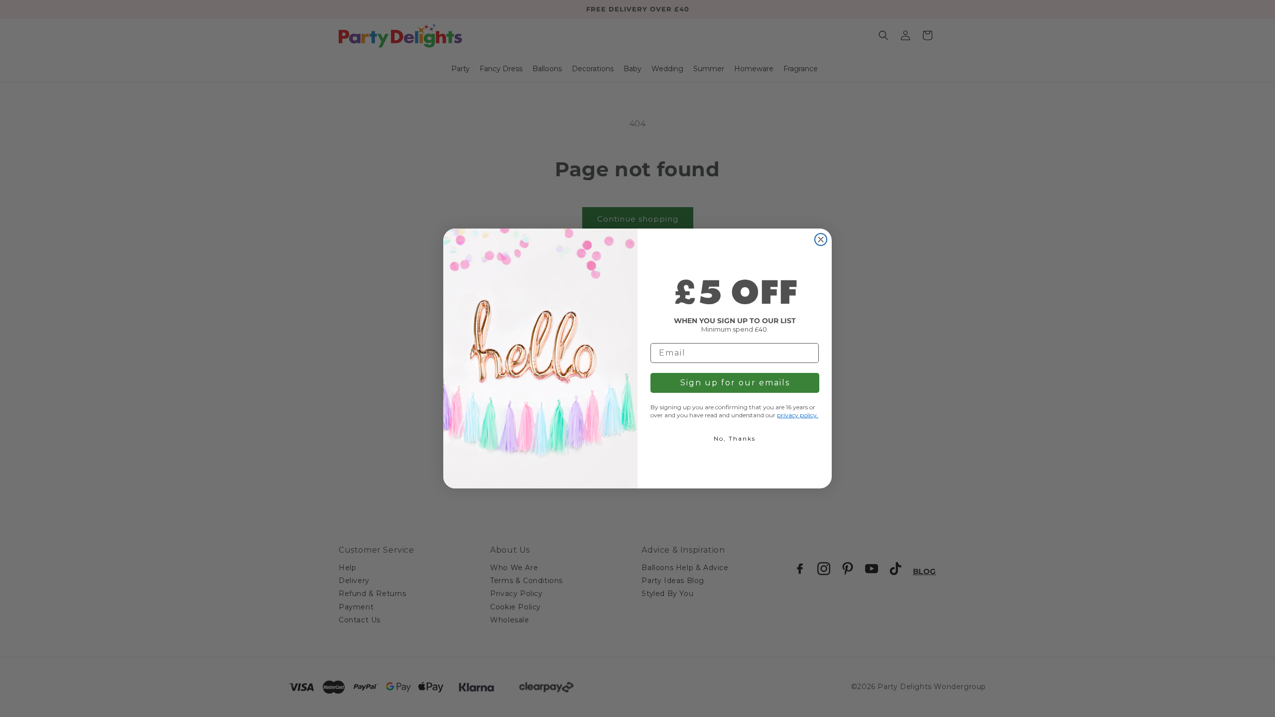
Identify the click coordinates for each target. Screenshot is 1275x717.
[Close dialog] (821, 239)
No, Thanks (735, 438)
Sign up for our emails (735, 382)
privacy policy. (797, 415)
